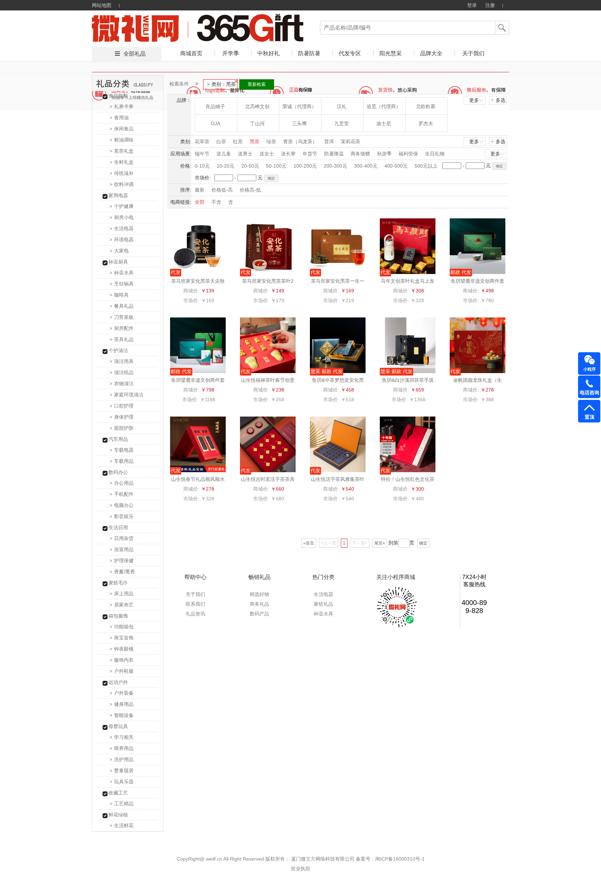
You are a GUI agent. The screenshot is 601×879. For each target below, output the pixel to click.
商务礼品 (259, 604)
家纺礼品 (323, 604)
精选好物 (259, 594)
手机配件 (122, 494)
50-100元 (276, 166)
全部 (200, 202)
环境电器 (122, 239)
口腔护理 (122, 406)
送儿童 (223, 153)
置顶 (589, 417)
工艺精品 (122, 803)
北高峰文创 (257, 106)
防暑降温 (334, 153)
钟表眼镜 (122, 649)
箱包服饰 (118, 616)
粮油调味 (122, 140)
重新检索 (257, 84)
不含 (216, 202)
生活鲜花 (122, 825)
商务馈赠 (360, 153)
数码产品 (259, 613)
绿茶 (271, 141)
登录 (472, 5)
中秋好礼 (268, 53)
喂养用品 (122, 748)
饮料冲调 (122, 184)
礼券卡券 (122, 106)
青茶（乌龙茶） (300, 141)
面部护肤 (122, 428)
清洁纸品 (122, 372)
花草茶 (202, 141)
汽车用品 (118, 439)
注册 (490, 5)
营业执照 (300, 868)
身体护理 (122, 417)
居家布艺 (122, 604)
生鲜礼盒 (122, 162)
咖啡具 (119, 295)
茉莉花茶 (350, 141)
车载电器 (122, 450)
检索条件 (179, 84)
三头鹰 (299, 123)
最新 (200, 190)
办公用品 (122, 483)
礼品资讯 (195, 613)
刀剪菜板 (122, 317)
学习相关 (122, 737)
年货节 (310, 153)
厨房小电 (122, 217)
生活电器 (122, 228)
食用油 (119, 117)
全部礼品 (134, 54)
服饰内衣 (122, 660)
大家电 (119, 250)
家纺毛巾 (118, 583)
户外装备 (122, 693)
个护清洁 (118, 350)
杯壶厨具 (118, 262)
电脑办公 (122, 505)
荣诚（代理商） (299, 106)
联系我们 (195, 604)
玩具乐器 (122, 781)
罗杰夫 (425, 123)
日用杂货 (122, 538)
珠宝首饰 (122, 637)
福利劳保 (408, 153)
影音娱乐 (122, 516)
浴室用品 (122, 549)
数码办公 (118, 472)
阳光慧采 (390, 53)
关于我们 (473, 53)
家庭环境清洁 (126, 394)
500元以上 (426, 166)
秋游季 (384, 153)
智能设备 (122, 715)
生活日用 (118, 527)
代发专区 (350, 53)
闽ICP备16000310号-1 (400, 859)
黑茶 (254, 141)
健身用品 (122, 704)
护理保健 (122, 560)
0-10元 (202, 166)
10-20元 (225, 166)
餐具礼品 (122, 306)
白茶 (221, 141)
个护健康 (122, 206)
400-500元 (396, 166)
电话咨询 (589, 392)
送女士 (266, 153)
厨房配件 (122, 328)
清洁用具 (122, 361)
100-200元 (305, 166)
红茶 (238, 141)
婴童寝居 (122, 770)
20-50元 (250, 166)
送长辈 (288, 153)
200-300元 (335, 166)
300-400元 (365, 166)
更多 (474, 100)
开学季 (230, 53)
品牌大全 (431, 53)
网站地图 (101, 5)
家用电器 (118, 195)
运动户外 (118, 682)
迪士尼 (383, 123)
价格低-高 (222, 190)
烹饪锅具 (122, 284)
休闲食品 (122, 128)
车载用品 (122, 461)
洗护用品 (122, 759)
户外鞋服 (122, 671)
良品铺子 (215, 106)
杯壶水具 (122, 272)
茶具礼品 (122, 339)
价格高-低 (250, 190)
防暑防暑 (309, 53)
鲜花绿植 (118, 814)
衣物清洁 (122, 383)
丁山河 (257, 123)
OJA (215, 123)
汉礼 (341, 106)
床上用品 (122, 593)
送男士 (245, 153)
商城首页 (191, 53)
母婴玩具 (118, 726)
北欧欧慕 (425, 106)
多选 (500, 100)
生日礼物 (434, 153)
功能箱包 (122, 626)
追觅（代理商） (384, 106)
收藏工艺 (118, 793)
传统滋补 (122, 173)
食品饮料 (118, 95)
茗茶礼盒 (122, 151)
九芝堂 (341, 123)
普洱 (329, 141)
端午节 (202, 153)
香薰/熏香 (122, 571)
